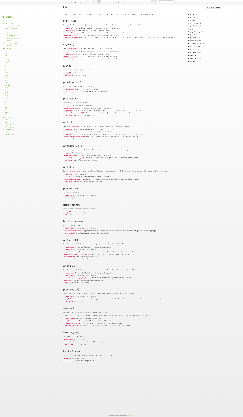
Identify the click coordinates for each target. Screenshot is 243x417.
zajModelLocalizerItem (12, 38)
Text (6, 110)
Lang (6, 90)
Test (6, 107)
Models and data (8, 23)
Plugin (6, 97)
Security (7, 102)
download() (193, 55)
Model (6, 92)
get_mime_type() (195, 52)
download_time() (195, 58)
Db (5, 65)
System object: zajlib (9, 21)
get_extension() (195, 38)
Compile (7, 58)
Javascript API (7, 124)
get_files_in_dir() (195, 26)
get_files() (193, 29)
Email (6, 70)
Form (6, 82)
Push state (8, 132)
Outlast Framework (75, 2)
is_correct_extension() (197, 43)
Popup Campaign (10, 134)
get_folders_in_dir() (196, 32)
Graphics (7, 85)
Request (7, 100)
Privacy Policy (131, 415)
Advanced (126, 2)
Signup (7, 105)
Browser (7, 53)
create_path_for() (195, 41)
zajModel (7, 33)
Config (7, 60)
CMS (112, 2)
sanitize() (193, 20)
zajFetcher (8, 41)
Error (6, 73)
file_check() (193, 17)
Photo (6, 119)
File (6, 80)
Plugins (118, 2)
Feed (6, 78)
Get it (154, 2)
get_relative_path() (196, 23)
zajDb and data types (12, 28)
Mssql (6, 95)
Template (105, 2)
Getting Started (91, 2)
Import (7, 87)
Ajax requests (8, 129)
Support (134, 2)
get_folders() (194, 35)
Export (6, 75)
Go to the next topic (212, 7)
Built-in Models (7, 117)
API (99, 2)
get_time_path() (195, 46)
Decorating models (11, 36)
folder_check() (194, 14)
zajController (8, 45)
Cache (6, 55)
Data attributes (9, 127)
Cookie (7, 63)
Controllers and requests (10, 43)
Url (5, 115)
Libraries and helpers (9, 48)
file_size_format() (195, 61)
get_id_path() (194, 49)
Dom (6, 68)
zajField (8, 31)
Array (6, 50)
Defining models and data (12, 26)
